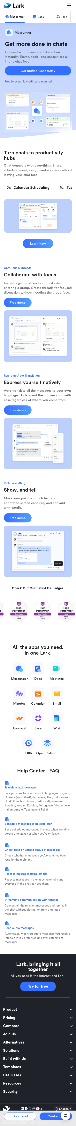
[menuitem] (38, 1009)
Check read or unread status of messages (32, 849)
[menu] (38, 1050)
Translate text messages (21, 787)
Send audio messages (19, 928)
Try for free (38, 986)
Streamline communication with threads (31, 899)
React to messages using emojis (26, 873)
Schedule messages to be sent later (28, 823)
